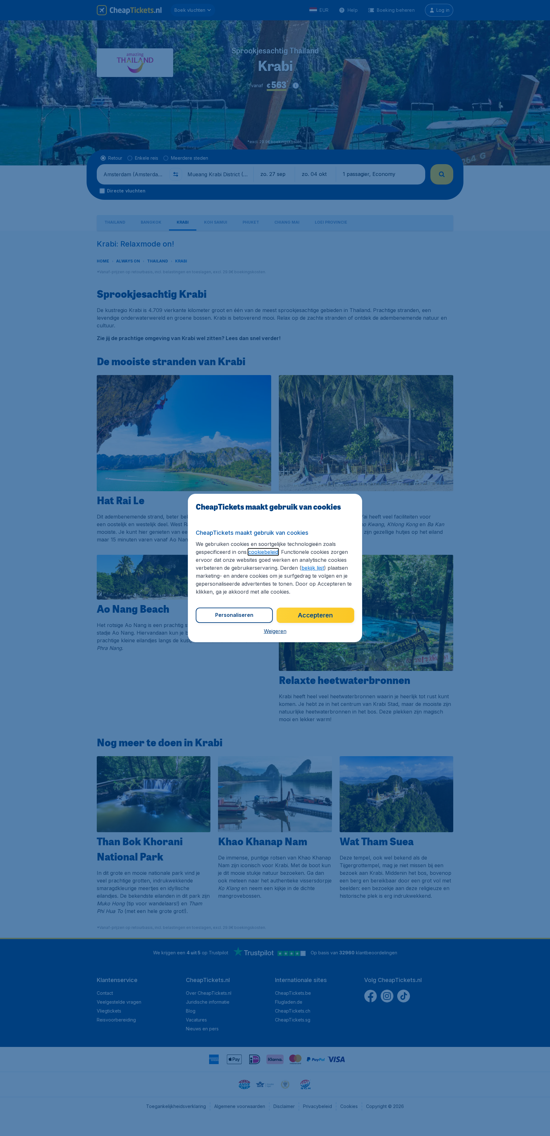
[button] (275, 631)
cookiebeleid (263, 552)
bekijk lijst (312, 568)
